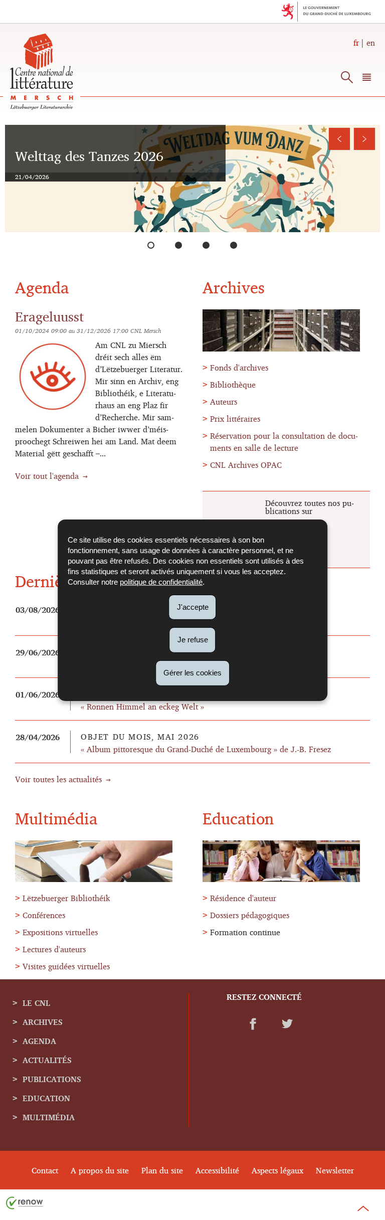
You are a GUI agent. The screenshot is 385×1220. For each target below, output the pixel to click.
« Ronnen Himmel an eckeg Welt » (142, 706)
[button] (367, 79)
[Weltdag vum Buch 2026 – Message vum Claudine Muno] (182, 245)
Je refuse (192, 639)
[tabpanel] (192, 178)
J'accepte (193, 606)
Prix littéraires (235, 418)
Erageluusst (49, 316)
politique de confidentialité (161, 581)
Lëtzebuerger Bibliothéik (66, 898)
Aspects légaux (277, 1170)
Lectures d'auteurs (54, 949)
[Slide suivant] (364, 139)
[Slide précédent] (339, 139)
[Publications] (238, 245)
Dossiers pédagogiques (249, 915)
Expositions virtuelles (60, 932)
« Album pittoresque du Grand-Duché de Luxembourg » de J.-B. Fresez (206, 749)
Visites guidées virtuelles (66, 966)
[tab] (151, 245)
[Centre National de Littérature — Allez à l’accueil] (41, 106)
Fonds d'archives (239, 367)
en (370, 42)
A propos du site (100, 1170)
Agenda (39, 1041)
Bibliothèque (233, 384)
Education (46, 1098)
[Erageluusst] (210, 245)
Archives (43, 1021)
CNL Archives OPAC (246, 464)
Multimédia (49, 1117)
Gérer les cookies (192, 672)
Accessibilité (217, 1170)
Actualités (47, 1060)
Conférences (44, 915)
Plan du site (162, 1170)
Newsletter (335, 1170)
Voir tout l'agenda (47, 475)
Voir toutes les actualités (58, 779)
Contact (45, 1170)
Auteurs (223, 401)
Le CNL (36, 1002)
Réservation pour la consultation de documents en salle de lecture (284, 441)
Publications (52, 1079)
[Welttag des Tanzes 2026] (155, 245)
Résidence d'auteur (243, 898)
